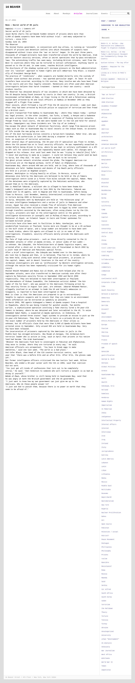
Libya (104, 470)
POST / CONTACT (108, 21)
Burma (104, 198)
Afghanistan (107, 114)
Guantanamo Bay (108, 375)
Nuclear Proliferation (111, 513)
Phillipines (107, 547)
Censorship (106, 229)
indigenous (106, 417)
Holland (105, 390)
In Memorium (107, 409)
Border (104, 194)
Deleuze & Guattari (110, 294)
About (56, 14)
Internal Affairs (109, 424)
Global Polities (108, 367)
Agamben (105, 121)
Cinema (104, 244)
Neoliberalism (108, 501)
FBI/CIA (105, 332)
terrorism (106, 605)
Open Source (107, 524)
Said (103, 582)
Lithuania (106, 474)
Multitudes (106, 490)
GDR (103, 348)
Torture (105, 616)
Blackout (105, 179)
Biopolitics (107, 171)
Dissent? (105, 309)
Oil (103, 520)
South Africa (107, 593)
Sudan (104, 601)
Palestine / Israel (110, 532)
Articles (78, 14)
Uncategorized (108, 631)
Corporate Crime (108, 282)
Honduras (105, 398)
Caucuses (105, 225)
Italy (104, 447)
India (104, 413)
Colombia (105, 263)
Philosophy (106, 551)
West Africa (107, 654)
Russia (104, 574)
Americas (105, 129)
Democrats (106, 302)
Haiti (104, 378)
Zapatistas (106, 670)
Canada (104, 213)
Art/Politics (107, 152)
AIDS (103, 125)
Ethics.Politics (108, 321)
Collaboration (108, 259)
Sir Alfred (106, 589)
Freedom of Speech (109, 344)
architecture (107, 137)
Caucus (104, 221)
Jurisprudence (108, 451)
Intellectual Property (111, 420)
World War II (107, 662)
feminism (105, 336)
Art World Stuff (108, 148)
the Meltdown (107, 608)
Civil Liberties (108, 248)
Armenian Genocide (109, 144)
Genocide (105, 351)
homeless (105, 394)
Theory (104, 612)
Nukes (104, 516)
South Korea (107, 597)
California (106, 206)
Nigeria (105, 509)
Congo (104, 275)
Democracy (106, 298)
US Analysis (107, 643)
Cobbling (105, 256)
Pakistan (105, 528)
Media (104, 478)
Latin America (108, 459)
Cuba (103, 286)
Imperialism (107, 405)
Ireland (105, 443)
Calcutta (105, 202)
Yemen (104, 666)
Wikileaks (106, 658)
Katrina (105, 455)
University (106, 635)
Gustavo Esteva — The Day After (115, 63)
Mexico (104, 482)
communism (106, 271)
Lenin (104, 467)
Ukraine (105, 628)
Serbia (104, 585)
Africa (104, 117)
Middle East (107, 486)
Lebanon (105, 463)
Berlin (104, 164)
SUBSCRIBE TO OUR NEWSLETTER (115, 25)
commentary (106, 267)
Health (104, 382)
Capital (105, 217)
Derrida (105, 305)
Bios (103, 175)
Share (104, 30)
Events (104, 14)
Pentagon (105, 543)
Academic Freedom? (109, 106)
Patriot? (105, 536)
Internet (105, 428)
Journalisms (92, 14)
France (104, 340)
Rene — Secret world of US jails (21, 25)
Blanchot (105, 183)
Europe (104, 325)
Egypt (104, 313)
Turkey (104, 624)
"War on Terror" (108, 95)
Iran (103, 436)
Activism (105, 110)
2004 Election (108, 98)
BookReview (106, 190)
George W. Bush (108, 359)
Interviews (106, 432)
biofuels (105, 167)
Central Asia (107, 233)
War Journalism (108, 651)
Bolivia (105, 187)
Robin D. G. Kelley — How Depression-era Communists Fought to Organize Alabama (113, 46)
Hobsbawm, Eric (108, 386)
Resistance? (107, 566)
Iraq (103, 440)
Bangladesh (106, 160)
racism (104, 559)
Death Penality (108, 290)
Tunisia (105, 620)
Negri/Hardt (107, 497)
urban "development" (110, 639)
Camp (103, 210)
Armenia (105, 140)
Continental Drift (109, 279)
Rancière (105, 562)
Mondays (66, 14)
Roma (103, 570)
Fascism (105, 328)
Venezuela (106, 647)
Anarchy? (105, 133)
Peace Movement (108, 539)
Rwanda (104, 578)
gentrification (108, 355)
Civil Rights (107, 252)
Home (48, 14)
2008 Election (108, 102)
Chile (104, 236)
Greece (104, 371)
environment (107, 317)
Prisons (18, 29)
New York (105, 505)
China (104, 240)
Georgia (105, 363)
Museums (105, 493)
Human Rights (107, 401)
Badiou (104, 156)
